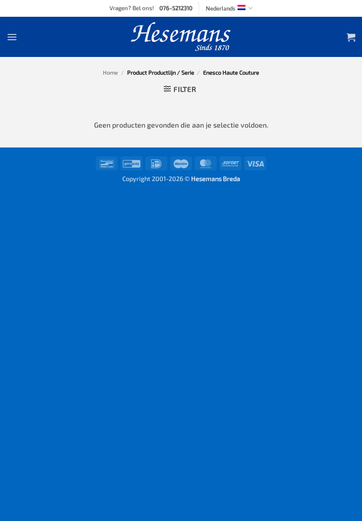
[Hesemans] (181, 37)
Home (110, 72)
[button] (12, 37)
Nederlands (220, 8)
